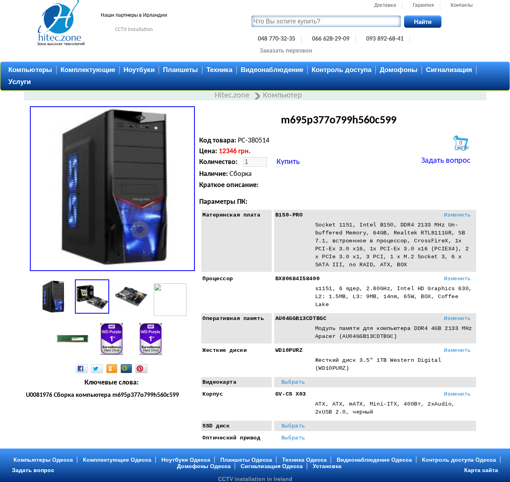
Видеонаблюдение (272, 70)
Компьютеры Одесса (43, 460)
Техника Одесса (304, 460)
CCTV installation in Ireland (255, 479)
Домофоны (399, 70)
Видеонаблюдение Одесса (374, 460)
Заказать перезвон (286, 51)
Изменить (457, 215)
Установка (327, 466)
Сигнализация (449, 70)
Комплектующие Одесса (117, 460)
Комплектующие (88, 70)
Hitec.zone (233, 96)
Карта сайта (481, 470)
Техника (219, 70)
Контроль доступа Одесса (459, 460)
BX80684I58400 (297, 278)
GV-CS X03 (290, 394)
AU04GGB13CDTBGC (300, 318)
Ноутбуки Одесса (185, 460)
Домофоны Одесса (204, 466)
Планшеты (180, 70)
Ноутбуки (139, 70)
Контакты (462, 5)
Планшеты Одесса (246, 460)
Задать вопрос (445, 161)
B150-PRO (288, 215)
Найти (423, 21)
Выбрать (293, 382)
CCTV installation (134, 30)
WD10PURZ (288, 350)
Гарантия (423, 5)
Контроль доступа (341, 70)
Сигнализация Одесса (272, 466)
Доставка (385, 5)
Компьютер (282, 96)
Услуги (19, 82)
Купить (288, 162)
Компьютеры (30, 70)
